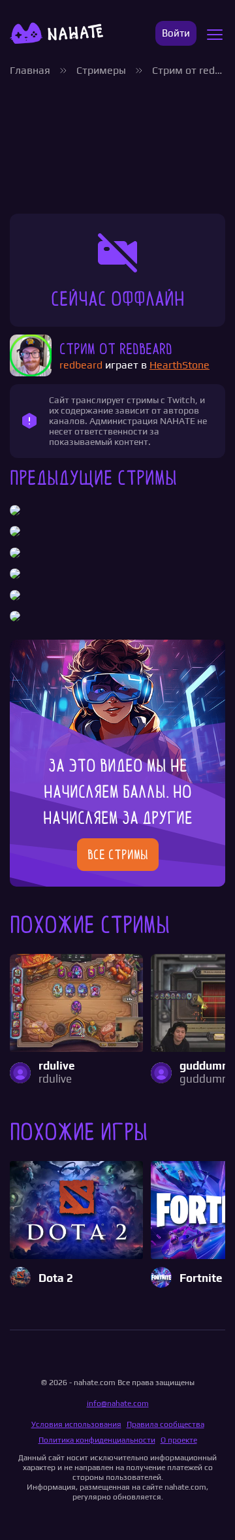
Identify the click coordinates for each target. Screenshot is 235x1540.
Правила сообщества (165, 1424)
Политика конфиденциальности (97, 1440)
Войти (176, 33)
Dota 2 (56, 1278)
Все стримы (117, 854)
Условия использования (76, 1424)
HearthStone (179, 365)
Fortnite (201, 1278)
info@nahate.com (118, 1403)
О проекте (179, 1440)
